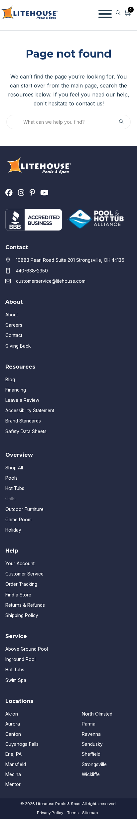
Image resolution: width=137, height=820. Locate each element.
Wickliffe (91, 774)
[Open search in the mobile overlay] (118, 13)
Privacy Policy (50, 812)
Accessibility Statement (29, 410)
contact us (89, 103)
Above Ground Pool (26, 649)
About (11, 314)
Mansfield (15, 764)
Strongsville (94, 764)
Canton (13, 734)
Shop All (14, 467)
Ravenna (91, 734)
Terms (72, 812)
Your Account (20, 563)
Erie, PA (13, 754)
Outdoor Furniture (24, 509)
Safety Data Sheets (26, 431)
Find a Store (18, 594)
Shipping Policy (21, 615)
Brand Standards (23, 420)
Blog (10, 379)
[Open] (105, 12)
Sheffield (91, 754)
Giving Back (18, 346)
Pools (11, 478)
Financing (15, 390)
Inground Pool (20, 659)
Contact (13, 335)
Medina (13, 774)
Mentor (13, 784)
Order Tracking (21, 584)
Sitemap (90, 812)
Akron (11, 714)
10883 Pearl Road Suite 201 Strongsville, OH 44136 (70, 260)
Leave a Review (22, 400)
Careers (13, 325)
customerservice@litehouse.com (50, 281)
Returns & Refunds (25, 605)
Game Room (18, 519)
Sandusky (92, 744)
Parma (88, 724)
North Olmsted (97, 714)
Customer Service (24, 573)
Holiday (13, 530)
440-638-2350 (32, 270)
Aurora (12, 724)
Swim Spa (15, 680)
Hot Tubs (14, 488)
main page (84, 85)
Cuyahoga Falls (22, 744)
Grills (10, 498)
